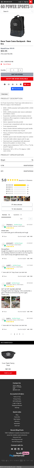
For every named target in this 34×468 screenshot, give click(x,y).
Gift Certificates (17, 401)
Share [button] (5, 236)
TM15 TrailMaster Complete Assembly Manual (17, 433)
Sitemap (17, 407)
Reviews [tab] (4, 215)
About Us (17, 421)
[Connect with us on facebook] (15, 449)
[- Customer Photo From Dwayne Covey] (20, 198)
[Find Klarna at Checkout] (17, 453)
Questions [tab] (16, 215)
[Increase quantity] (20, 70)
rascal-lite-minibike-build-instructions (17, 435)
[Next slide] (31, 362)
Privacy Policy (17, 399)
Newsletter (17, 423)
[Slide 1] (17, 376)
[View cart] (31, 2)
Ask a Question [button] (18, 209)
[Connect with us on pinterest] (22, 449)
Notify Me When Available (17, 79)
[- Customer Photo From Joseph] (7, 198)
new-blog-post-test (17, 439)
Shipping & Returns (17, 405)
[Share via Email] (8, 84)
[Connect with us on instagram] (18, 449)
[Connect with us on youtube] (12, 449)
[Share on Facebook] (4, 84)
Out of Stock (17, 74)
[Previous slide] (2, 362)
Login (19, 1)
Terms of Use (17, 396)
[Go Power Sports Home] (17, 6)
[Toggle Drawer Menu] (2, 2)
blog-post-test (17, 437)
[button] (17, 26)
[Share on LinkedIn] (20, 84)
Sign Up (26, 1)
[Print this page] (12, 84)
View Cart (17, 425)
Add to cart (8, 373)
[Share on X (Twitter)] (16, 84)
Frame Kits (17, 417)
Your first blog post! (17, 441)
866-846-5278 (8, 1)
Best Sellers (17, 419)
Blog (17, 414)
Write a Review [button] (18, 204)
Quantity (3, 70)
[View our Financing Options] (17, 456)
